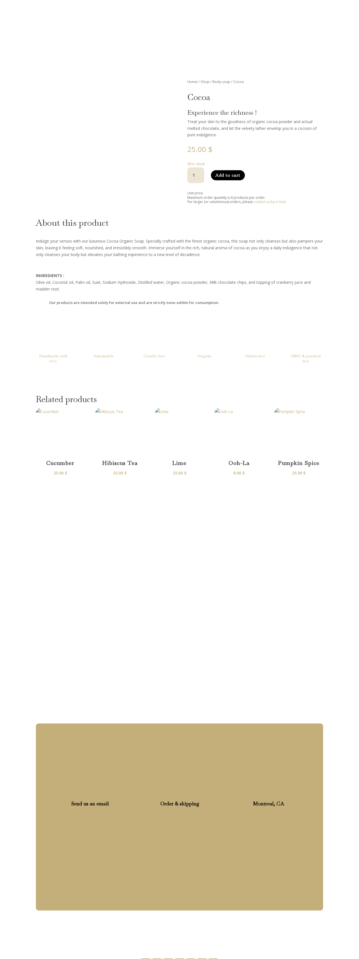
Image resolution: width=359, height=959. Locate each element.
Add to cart (227, 175)
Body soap (221, 81)
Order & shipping (179, 803)
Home (183, 12)
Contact (258, 12)
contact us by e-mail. (270, 201)
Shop (204, 12)
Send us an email (90, 803)
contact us (147, 589)
